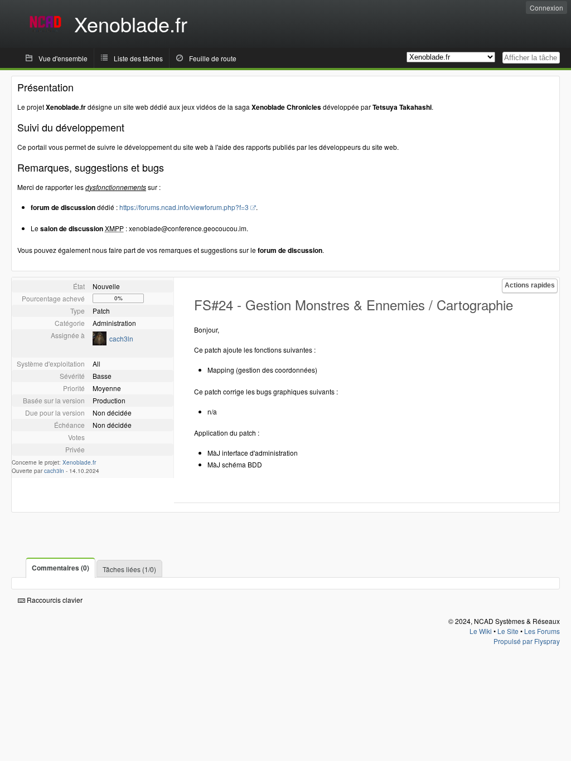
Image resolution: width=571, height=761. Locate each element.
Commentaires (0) (60, 568)
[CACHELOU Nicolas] (100, 342)
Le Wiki (481, 631)
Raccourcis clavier (54, 599)
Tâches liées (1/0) (129, 569)
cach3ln (121, 338)
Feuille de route (212, 58)
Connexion (546, 7)
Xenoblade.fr (79, 462)
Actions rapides (530, 285)
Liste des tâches (138, 58)
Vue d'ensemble (63, 58)
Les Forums (542, 631)
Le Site (508, 631)
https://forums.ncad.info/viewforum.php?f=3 (184, 207)
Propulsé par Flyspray (526, 641)
